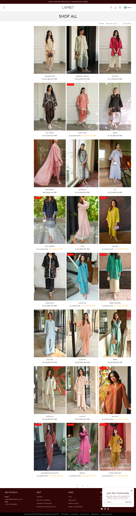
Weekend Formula (82, 76)
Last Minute (50, 133)
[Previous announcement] (4, 2)
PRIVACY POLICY (73, 503)
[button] (4, 7)
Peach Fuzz (82, 133)
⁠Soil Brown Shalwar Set (50, 473)
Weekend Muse (50, 76)
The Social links (55, 514)
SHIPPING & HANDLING (44, 503)
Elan (82, 246)
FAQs (70, 497)
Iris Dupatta (50, 190)
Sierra (115, 360)
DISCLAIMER (72, 500)
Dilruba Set (82, 190)
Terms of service (84, 514)
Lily (115, 190)
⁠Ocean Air (82, 303)
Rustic (115, 133)
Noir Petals (50, 303)
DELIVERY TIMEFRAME (43, 500)
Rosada (82, 473)
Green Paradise (115, 303)
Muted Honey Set (115, 473)
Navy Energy (49, 246)
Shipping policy (95, 514)
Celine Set (82, 360)
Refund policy (65, 514)
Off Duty (115, 76)
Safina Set (49, 416)
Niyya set (115, 416)
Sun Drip (115, 246)
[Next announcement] (132, 2)
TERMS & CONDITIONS (75, 507)
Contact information (106, 514)
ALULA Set (49, 360)
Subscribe (128, 502)
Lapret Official (33, 514)
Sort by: (101, 24)
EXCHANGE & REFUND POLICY (46, 507)
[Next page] (88, 486)
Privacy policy (74, 514)
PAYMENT (40, 497)
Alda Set (82, 416)
